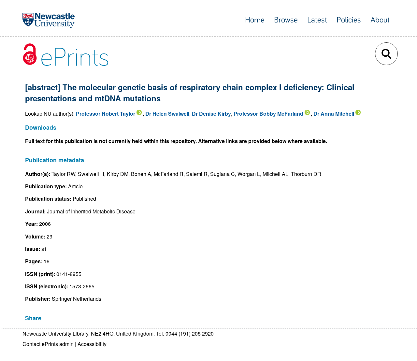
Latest (317, 20)
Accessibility (92, 344)
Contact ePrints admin (48, 344)
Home (255, 20)
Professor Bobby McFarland (268, 113)
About (380, 20)
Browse (286, 20)
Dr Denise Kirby (211, 113)
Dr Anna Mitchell (333, 113)
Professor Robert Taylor (105, 113)
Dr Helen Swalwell (167, 113)
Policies (349, 20)
